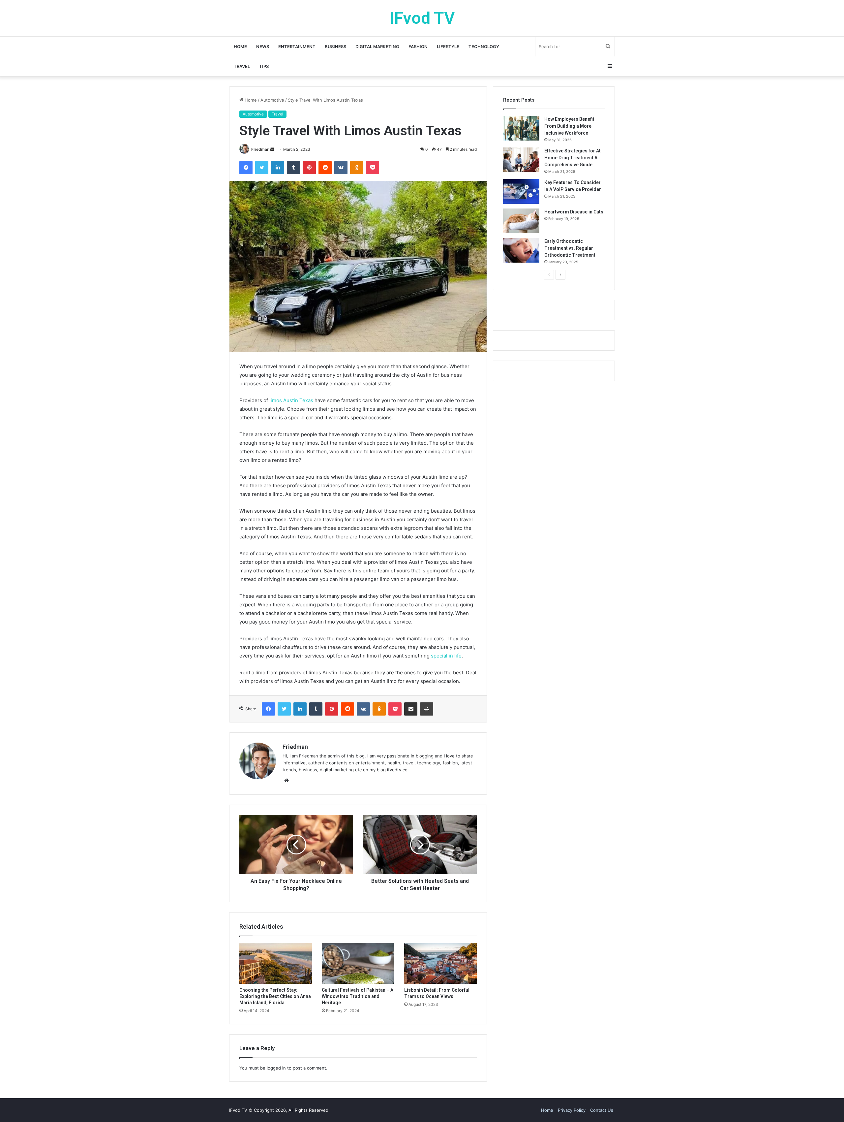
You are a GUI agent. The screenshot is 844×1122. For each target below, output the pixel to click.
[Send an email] (272, 149)
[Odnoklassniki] (356, 167)
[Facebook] (246, 167)
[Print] (426, 709)
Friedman (260, 149)
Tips (264, 66)
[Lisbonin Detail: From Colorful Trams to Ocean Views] (440, 963)
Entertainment (297, 46)
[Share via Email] (410, 709)
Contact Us (601, 1110)
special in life (446, 656)
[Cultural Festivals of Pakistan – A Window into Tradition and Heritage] (358, 963)
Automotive (272, 100)
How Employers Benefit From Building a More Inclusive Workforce (569, 126)
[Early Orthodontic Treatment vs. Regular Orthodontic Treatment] (521, 250)
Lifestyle (448, 46)
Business (335, 46)
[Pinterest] (309, 167)
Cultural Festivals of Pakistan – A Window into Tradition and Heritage (357, 996)
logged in (276, 1068)
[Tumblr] (293, 167)
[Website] (286, 781)
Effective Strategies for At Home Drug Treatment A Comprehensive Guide (572, 157)
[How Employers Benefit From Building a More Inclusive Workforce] (521, 128)
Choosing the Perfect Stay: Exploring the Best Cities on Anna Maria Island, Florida (275, 996)
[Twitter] (261, 167)
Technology (483, 46)
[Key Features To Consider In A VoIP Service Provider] (521, 191)
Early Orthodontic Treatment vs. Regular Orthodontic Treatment (569, 248)
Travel (242, 66)
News (262, 46)
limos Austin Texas (291, 400)
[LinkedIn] (277, 167)
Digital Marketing (377, 46)
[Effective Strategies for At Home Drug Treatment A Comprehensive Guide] (521, 159)
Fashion (418, 46)
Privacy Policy (572, 1110)
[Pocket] (372, 167)
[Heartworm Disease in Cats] (521, 220)
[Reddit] (325, 167)
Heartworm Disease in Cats (573, 211)
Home (240, 46)
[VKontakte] (340, 167)
